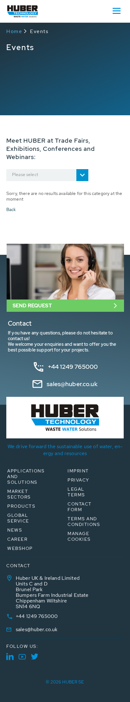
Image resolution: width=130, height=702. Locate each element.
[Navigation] (116, 10)
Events (39, 31)
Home (14, 31)
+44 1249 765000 (73, 367)
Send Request (32, 305)
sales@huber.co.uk (72, 384)
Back (11, 209)
